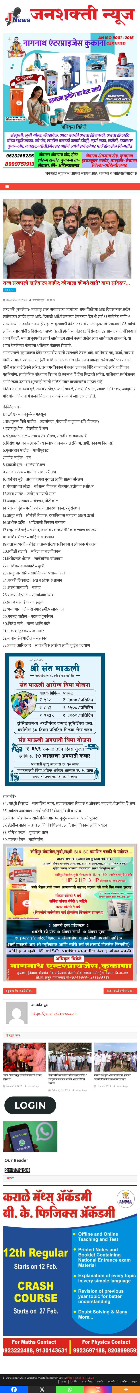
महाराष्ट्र (63, 1382)
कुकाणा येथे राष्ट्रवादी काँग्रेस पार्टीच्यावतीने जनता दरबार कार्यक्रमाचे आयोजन (21, 991)
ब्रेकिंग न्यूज (9, 290)
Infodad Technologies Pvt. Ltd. (80, 1378)
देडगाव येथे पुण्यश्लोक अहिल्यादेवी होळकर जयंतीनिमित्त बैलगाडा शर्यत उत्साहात (112, 1077)
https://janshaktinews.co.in (54, 1013)
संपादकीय (112, 1382)
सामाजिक (124, 1382)
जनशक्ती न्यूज (38, 300)
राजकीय (100, 1382)
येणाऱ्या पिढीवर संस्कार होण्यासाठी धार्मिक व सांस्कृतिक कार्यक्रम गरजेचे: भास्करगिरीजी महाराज (67, 1079)
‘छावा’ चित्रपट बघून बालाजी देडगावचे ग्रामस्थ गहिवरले (22, 1077)
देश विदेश (74, 1382)
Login (134, 1382)
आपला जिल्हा (87, 1382)
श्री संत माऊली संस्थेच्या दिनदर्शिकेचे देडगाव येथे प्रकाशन (121, 991)
